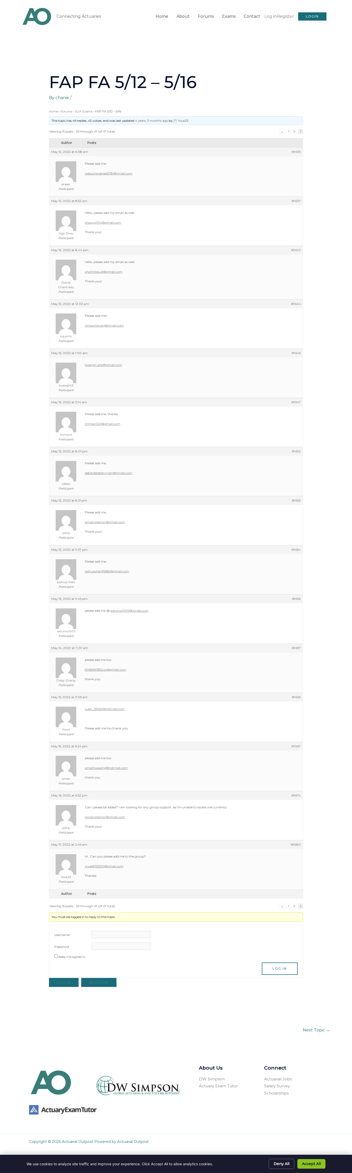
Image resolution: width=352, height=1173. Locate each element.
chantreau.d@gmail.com (103, 272)
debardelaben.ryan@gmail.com (108, 473)
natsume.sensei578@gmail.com (108, 173)
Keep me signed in (71, 957)
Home (162, 16)
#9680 (296, 844)
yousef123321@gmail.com (104, 866)
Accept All (311, 1163)
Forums (206, 16)
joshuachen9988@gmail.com (107, 571)
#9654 (296, 550)
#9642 (296, 250)
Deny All (281, 1163)
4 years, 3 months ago (151, 120)
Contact (252, 16)
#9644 (296, 304)
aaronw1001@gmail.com (129, 610)
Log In (280, 968)
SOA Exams (84, 111)
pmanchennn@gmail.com (105, 522)
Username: (62, 935)
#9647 (296, 402)
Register (285, 16)
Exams (229, 16)
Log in (270, 16)
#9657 (296, 648)
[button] (312, 16)
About (183, 16)
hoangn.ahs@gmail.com (103, 365)
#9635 (296, 152)
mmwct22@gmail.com (102, 424)
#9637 (296, 201)
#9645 (296, 353)
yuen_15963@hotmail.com (104, 709)
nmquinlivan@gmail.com (104, 325)
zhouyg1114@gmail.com (103, 222)
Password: (62, 947)
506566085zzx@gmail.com (105, 669)
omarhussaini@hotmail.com (106, 768)
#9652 (296, 451)
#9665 (296, 697)
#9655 (296, 599)
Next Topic (316, 1030)
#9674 (296, 795)
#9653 (296, 500)
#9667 (296, 746)
